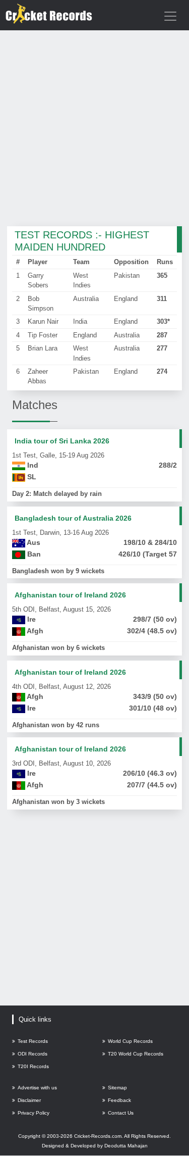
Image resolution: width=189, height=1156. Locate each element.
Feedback (119, 1100)
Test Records (33, 1041)
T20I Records (33, 1066)
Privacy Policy (33, 1113)
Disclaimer (29, 1100)
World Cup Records (130, 1041)
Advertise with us (37, 1087)
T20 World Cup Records (135, 1054)
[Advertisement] (94, 129)
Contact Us (121, 1113)
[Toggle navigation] (170, 16)
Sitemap (117, 1087)
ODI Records (32, 1054)
